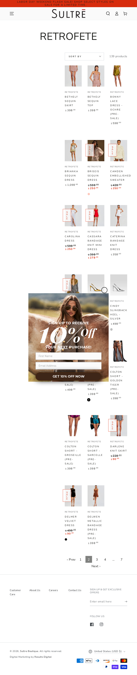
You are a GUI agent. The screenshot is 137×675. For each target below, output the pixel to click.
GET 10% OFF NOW (69, 376)
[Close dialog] (104, 290)
